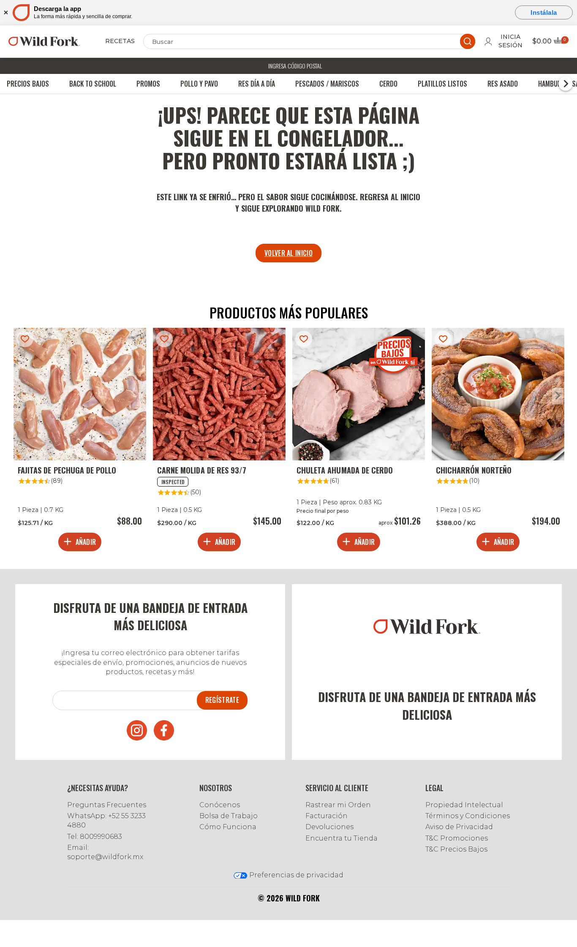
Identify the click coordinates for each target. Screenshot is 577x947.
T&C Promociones (456, 838)
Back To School (92, 84)
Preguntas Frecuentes (106, 805)
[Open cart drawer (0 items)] (561, 43)
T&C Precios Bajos (456, 849)
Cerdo (388, 84)
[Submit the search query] (467, 41)
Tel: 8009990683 (94, 837)
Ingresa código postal (295, 65)
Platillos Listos (442, 84)
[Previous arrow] (19, 396)
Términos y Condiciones (467, 816)
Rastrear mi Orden (338, 805)
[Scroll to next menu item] (565, 83)
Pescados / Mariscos (327, 84)
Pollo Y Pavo (199, 84)
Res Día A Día (256, 84)
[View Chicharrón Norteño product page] (498, 441)
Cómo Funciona (227, 827)
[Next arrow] (557, 396)
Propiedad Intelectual (464, 805)
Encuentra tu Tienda (341, 838)
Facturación (326, 816)
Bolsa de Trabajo (228, 816)
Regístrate (222, 700)
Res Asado (502, 84)
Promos (148, 84)
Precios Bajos (28, 84)
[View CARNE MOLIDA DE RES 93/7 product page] (219, 441)
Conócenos (219, 805)
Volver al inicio (288, 253)
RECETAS (120, 41)
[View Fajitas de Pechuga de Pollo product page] (80, 441)
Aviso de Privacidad (459, 827)
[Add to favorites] (24, 339)
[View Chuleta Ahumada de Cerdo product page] (358, 441)
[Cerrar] (5, 12)
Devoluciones (329, 827)
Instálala (544, 12)
